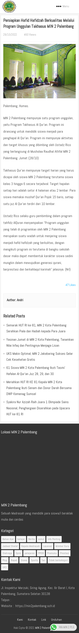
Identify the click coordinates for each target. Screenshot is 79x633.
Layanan (47, 546)
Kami (20, 620)
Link (43, 620)
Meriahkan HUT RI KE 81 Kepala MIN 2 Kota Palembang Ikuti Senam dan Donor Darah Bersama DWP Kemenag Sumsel (39, 388)
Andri (20, 300)
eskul (41, 539)
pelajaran (30, 553)
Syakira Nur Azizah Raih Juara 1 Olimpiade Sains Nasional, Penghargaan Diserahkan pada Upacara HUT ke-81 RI (38, 408)
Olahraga (7, 553)
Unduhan (56, 620)
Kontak (32, 620)
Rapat (14, 560)
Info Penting (54, 539)
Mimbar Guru (62, 546)
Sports (34, 560)
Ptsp (4, 560)
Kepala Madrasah (30, 546)
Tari (43, 560)
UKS (4, 567)
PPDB (41, 553)
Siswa (24, 560)
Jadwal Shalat (10, 546)
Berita (31, 539)
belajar (21, 539)
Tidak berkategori (58, 560)
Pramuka (52, 553)
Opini (18, 553)
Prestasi (64, 553)
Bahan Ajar (8, 539)
